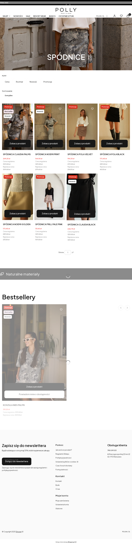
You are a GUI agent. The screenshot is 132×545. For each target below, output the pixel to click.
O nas (58, 489)
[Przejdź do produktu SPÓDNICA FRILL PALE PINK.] (49, 197)
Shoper (19, 532)
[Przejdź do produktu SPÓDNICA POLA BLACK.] (114, 127)
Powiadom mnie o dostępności (34, 394)
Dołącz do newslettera (16, 461)
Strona (61, 252)
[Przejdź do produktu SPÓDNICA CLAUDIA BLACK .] (82, 197)
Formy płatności (62, 470)
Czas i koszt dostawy (64, 466)
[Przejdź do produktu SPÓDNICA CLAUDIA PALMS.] (17, 127)
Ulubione (59, 509)
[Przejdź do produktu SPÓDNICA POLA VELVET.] (82, 127)
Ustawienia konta (62, 505)
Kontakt (59, 481)
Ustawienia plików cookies (66, 462)
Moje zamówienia (62, 501)
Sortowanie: (7, 91)
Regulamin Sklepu (62, 454)
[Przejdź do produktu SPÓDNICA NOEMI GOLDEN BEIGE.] (17, 197)
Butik (58, 485)
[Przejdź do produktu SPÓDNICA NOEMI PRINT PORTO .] (49, 127)
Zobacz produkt (18, 143)
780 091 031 (112, 450)
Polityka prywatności (63, 458)
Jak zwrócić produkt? (64, 450)
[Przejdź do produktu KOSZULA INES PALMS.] (34, 352)
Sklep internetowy (65, 542)
